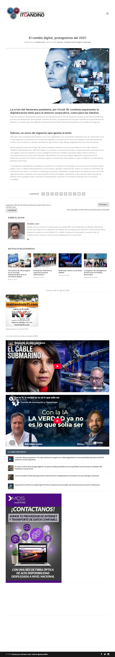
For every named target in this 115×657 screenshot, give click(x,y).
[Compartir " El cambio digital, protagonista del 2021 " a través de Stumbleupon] (74, 194)
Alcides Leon (40, 42)
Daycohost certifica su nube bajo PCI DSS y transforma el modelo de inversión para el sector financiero (57, 485)
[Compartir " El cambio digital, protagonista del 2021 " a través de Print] (83, 194)
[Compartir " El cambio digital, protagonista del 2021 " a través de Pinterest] (61, 194)
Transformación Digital (73, 42)
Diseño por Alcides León (21, 654)
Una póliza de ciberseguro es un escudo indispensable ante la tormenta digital (19, 274)
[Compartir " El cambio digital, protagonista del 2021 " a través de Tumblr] (56, 194)
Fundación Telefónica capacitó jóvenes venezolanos (42, 273)
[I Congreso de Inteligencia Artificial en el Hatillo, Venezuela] (95, 260)
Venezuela (87, 42)
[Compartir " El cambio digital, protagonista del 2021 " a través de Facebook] (43, 194)
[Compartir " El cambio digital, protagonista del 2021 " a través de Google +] (52, 194)
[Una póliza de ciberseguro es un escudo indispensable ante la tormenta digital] (19, 260)
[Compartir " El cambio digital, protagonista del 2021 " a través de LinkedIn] (65, 194)
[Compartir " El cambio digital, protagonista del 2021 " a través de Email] (79, 194)
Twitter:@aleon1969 (39, 654)
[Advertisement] (22, 600)
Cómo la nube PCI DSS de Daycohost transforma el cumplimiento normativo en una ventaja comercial (57, 476)
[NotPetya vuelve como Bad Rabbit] (70, 260)
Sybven (60, 42)
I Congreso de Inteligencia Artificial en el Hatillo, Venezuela (95, 273)
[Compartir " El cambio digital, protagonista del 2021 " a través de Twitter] (47, 194)
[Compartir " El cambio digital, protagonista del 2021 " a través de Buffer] (70, 194)
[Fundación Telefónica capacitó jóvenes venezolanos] (44, 260)
